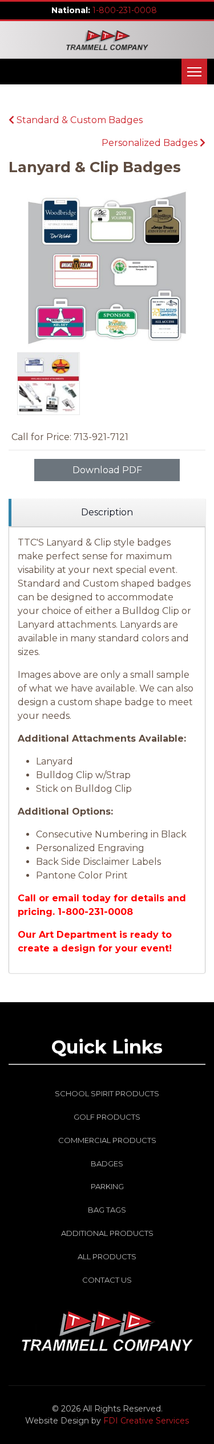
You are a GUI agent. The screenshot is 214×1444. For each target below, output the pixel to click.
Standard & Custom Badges (78, 120)
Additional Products (107, 1233)
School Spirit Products (107, 1093)
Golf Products (107, 1116)
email (65, 898)
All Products (107, 1256)
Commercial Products (107, 1140)
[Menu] (194, 71)
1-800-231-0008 (124, 10)
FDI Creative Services (146, 1420)
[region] (107, 513)
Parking (107, 1186)
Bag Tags (107, 1209)
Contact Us (107, 1279)
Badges (107, 1163)
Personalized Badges (151, 142)
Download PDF (107, 470)
